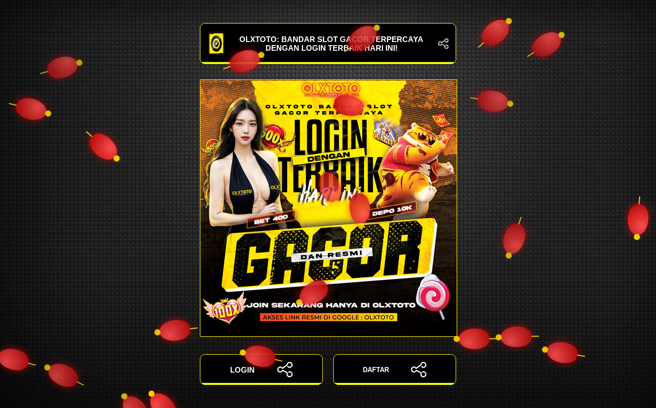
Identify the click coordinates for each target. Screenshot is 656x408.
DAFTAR (376, 370)
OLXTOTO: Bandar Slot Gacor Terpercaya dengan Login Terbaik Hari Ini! (331, 43)
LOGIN (242, 369)
